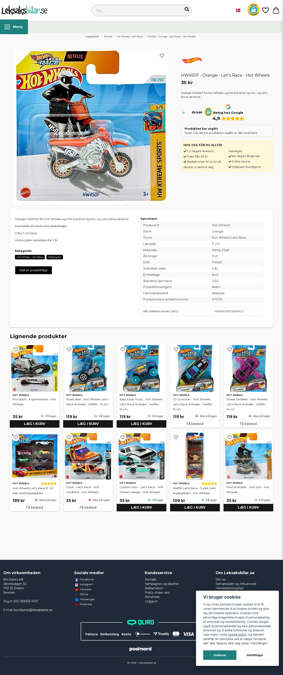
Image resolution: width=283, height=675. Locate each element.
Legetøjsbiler (92, 36)
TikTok (84, 594)
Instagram (86, 584)
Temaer (108, 36)
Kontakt (150, 579)
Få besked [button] (194, 424)
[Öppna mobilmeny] (14, 26)
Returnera (152, 597)
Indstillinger (255, 655)
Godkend (220, 655)
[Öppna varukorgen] (276, 10)
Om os (220, 579)
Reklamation (154, 588)
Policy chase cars (157, 592)
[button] (187, 9)
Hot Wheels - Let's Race (130, 36)
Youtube (85, 589)
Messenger (87, 599)
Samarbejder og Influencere (236, 584)
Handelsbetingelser (230, 588)
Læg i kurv (34, 424)
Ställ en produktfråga (33, 270)
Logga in (151, 601)
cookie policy (237, 634)
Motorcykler (54, 257)
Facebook (87, 579)
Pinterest (86, 604)
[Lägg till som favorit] (265, 10)
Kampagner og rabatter (162, 584)
